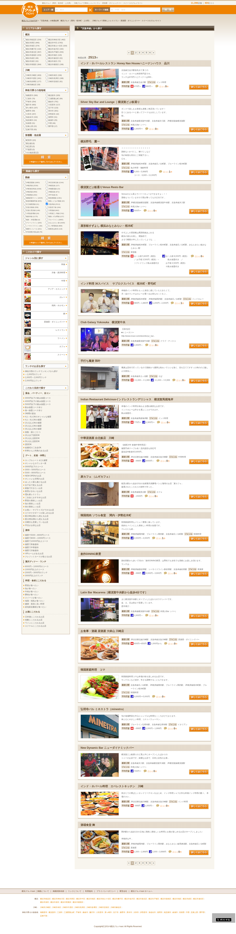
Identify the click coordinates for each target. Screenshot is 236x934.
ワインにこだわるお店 (34, 623)
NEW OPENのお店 (33, 476)
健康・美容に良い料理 (34, 604)
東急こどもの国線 (54, 201)
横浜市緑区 (30, 58)
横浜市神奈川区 (54, 40)
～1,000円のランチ (33, 374)
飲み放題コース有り (33, 407)
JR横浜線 (51, 192)
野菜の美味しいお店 (33, 500)
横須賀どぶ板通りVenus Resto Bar (102, 187)
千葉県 (29, 149)
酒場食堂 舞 (88, 824)
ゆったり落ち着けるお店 (35, 482)
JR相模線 (29, 195)
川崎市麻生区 (31, 84)
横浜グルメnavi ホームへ (141, 891)
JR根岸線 (29, 185)
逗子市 (51, 108)
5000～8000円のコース (35, 473)
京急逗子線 (52, 207)
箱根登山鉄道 (53, 229)
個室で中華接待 (32, 547)
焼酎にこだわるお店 (33, 620)
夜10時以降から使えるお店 (36, 516)
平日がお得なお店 (32, 525)
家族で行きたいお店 (33, 488)
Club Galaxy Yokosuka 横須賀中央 (103, 322)
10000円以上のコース (34, 569)
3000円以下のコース (34, 466)
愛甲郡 (51, 126)
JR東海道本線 (31, 189)
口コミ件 (164, 86)
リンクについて (74, 891)
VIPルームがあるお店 (34, 553)
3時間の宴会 (30, 413)
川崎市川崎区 (31, 75)
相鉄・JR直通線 (32, 220)
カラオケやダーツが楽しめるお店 (39, 513)
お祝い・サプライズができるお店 (39, 510)
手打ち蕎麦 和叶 (91, 360)
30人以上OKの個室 (33, 429)
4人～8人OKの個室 (33, 420)
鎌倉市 (51, 102)
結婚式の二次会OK (33, 447)
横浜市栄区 (30, 61)
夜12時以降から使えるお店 (36, 519)
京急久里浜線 (31, 210)
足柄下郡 (29, 129)
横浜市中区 (52, 43)
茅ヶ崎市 (29, 108)
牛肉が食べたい (32, 591)
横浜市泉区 (52, 61)
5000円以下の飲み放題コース (38, 404)
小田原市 (51, 105)
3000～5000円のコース (35, 470)
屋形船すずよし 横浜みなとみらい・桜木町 (107, 225)
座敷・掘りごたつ (32, 432)
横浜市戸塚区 (53, 52)
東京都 (29, 143)
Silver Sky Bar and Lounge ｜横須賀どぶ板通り (110, 102)
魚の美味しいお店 (32, 504)
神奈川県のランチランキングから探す (41, 371)
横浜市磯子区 (31, 49)
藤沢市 (28, 105)
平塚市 (28, 102)
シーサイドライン (32, 226)
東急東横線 (52, 198)
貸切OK (28, 444)
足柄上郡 (29, 126)
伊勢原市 (51, 114)
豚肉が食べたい (32, 594)
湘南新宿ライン (31, 198)
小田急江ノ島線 (54, 213)
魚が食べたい (31, 588)
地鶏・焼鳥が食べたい (34, 601)
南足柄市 (29, 120)
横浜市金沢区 (53, 49)
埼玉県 (29, 146)
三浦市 (28, 99)
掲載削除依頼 (58, 891)
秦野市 (28, 111)
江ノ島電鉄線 (53, 226)
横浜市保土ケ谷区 (55, 46)
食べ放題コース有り (33, 410)
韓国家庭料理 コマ (93, 669)
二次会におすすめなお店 (35, 497)
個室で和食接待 (32, 544)
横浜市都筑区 (53, 64)
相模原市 (29, 95)
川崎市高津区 (53, 78)
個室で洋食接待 (32, 550)
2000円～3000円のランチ (36, 572)
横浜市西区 (30, 43)
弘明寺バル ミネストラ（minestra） (103, 709)
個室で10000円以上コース (36, 541)
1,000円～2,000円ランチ (36, 377)
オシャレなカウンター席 (35, 463)
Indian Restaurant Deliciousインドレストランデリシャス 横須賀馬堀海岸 (127, 399)
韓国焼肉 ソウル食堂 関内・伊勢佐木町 (106, 515)
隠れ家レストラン (32, 494)
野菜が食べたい (32, 585)
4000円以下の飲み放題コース (38, 401)
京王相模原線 (31, 204)
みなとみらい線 (54, 223)
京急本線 (51, 204)
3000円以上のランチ (34, 575)
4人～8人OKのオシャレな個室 (38, 417)
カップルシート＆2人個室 (36, 460)
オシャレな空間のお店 (34, 479)
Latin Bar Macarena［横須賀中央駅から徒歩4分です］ (114, 592)
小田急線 (51, 210)
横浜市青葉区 (31, 64)
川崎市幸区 (52, 75)
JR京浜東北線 (53, 182)
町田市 (29, 140)
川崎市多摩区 (31, 81)
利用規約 (89, 891)
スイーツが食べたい (33, 598)
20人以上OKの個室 (33, 426)
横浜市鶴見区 (31, 40)
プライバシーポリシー (106, 891)
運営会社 (123, 891)
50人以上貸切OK (32, 441)
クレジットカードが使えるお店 (38, 556)
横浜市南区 (30, 46)
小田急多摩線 (31, 213)
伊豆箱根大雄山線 (32, 232)
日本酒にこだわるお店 (34, 617)
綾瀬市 (51, 120)
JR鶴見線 (51, 185)
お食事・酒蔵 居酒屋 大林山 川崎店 (102, 631)
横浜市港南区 (31, 55)
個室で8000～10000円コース (38, 538)
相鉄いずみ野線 (54, 216)
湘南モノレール (31, 229)
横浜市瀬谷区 (53, 58)
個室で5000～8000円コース (37, 535)
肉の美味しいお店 (32, 507)
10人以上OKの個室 (33, 423)
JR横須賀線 (30, 182)
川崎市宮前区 (53, 81)
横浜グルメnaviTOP (29, 21)
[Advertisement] (144, 42)
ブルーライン (53, 220)
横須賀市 (51, 95)
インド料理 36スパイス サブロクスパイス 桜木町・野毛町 (118, 283)
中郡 (50, 123)
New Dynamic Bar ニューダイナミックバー (107, 747)
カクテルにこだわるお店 (35, 626)
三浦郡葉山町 (53, 99)
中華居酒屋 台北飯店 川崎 (97, 438)
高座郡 (28, 123)
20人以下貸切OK (32, 435)
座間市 (51, 117)
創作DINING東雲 (91, 553)
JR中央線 (51, 195)
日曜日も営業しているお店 (36, 522)
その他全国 (31, 153)
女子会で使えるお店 (33, 485)
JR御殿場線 (52, 189)
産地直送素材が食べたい (35, 607)
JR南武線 (29, 192)
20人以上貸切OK (32, 438)
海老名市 (29, 117)
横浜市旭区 (52, 55)
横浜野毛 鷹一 (90, 141)
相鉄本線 (29, 216)
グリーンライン (31, 223)
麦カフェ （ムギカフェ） (96, 476)
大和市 (28, 114)
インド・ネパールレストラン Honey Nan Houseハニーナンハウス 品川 (125, 63)
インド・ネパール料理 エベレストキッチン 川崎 (112, 786)
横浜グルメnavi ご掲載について (35, 891)
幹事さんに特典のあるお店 (36, 451)
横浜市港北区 (31, 52)
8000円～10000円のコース (37, 566)
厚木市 (51, 111)
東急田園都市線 (31, 201)
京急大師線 (30, 207)
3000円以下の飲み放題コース (38, 398)
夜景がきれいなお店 (33, 491)
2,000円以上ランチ (33, 380)
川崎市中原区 (31, 78)
